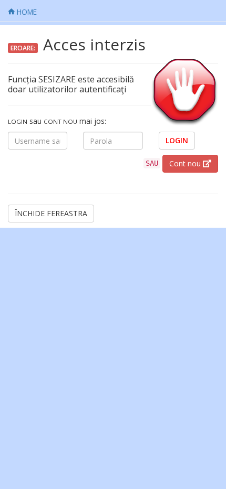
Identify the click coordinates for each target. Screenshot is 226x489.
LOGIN (177, 140)
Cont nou (186, 163)
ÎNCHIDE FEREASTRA (51, 213)
